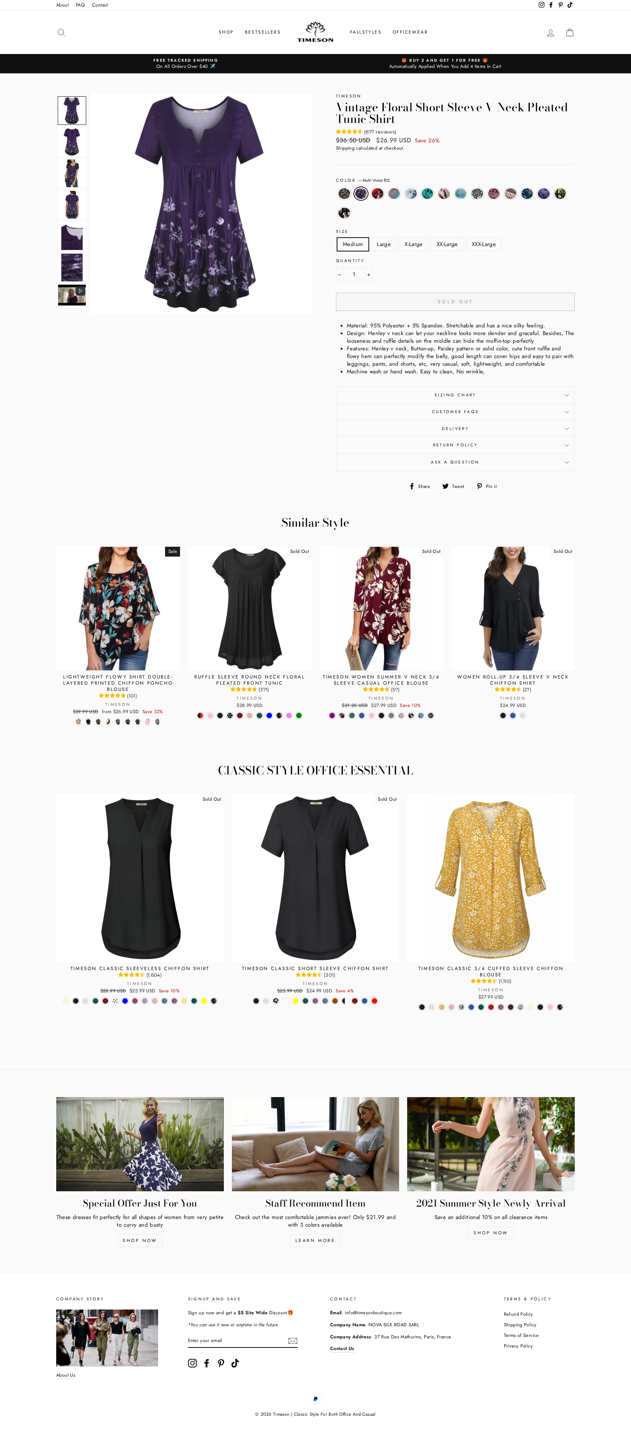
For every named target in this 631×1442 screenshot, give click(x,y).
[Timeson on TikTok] (235, 1363)
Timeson (349, 96)
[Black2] (540, 1007)
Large (384, 244)
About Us (65, 1375)
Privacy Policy (518, 1345)
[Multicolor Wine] (342, 715)
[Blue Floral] (420, 715)
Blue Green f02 (527, 193)
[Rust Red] (374, 1000)
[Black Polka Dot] (229, 715)
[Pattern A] (441, 1007)
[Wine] (510, 1007)
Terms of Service (521, 1335)
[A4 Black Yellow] (128, 721)
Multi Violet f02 (361, 193)
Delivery (455, 428)
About (62, 4)
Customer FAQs (455, 412)
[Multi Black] (279, 715)
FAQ (80, 4)
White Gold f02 (444, 193)
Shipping (345, 148)
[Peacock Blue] (351, 715)
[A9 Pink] (147, 721)
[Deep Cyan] (259, 715)
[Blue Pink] (550, 1007)
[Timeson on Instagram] (192, 1363)
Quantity (350, 261)
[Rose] (134, 1000)
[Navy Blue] (125, 1000)
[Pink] (210, 715)
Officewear (410, 32)
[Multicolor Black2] (275, 1000)
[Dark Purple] (332, 715)
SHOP (226, 32)
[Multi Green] (298, 715)
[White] (522, 715)
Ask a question (455, 462)
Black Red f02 (378, 193)
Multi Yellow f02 (510, 193)
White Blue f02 (411, 193)
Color (363, 180)
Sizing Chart (455, 395)
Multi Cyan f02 (394, 193)
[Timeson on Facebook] (206, 1363)
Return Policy (455, 445)
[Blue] (361, 715)
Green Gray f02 (461, 193)
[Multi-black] (560, 1007)
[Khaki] (184, 1000)
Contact (100, 4)
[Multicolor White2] (285, 1000)
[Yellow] (203, 1000)
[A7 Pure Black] (88, 721)
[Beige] (65, 1000)
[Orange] (335, 1000)
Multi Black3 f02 (344, 193)
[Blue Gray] (164, 1000)
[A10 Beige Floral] (78, 721)
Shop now (140, 1240)
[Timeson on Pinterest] (221, 1363)
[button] (72, 110)
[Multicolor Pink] (401, 715)
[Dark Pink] (249, 715)
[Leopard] (461, 1007)
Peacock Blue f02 (428, 193)
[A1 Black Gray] (157, 721)
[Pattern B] (520, 1007)
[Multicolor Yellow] (295, 1000)
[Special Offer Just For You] (140, 1144)
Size (342, 231)
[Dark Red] (239, 715)
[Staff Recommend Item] (315, 1144)
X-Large (414, 244)
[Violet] (174, 1000)
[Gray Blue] (269, 715)
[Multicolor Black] (411, 715)
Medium (353, 244)
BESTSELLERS (263, 32)
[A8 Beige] (108, 721)
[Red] (490, 1007)
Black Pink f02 (344, 213)
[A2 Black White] (137, 721)
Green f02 (477, 193)
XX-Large (447, 244)
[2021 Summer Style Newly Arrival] (491, 1144)
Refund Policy (518, 1314)
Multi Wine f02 (494, 193)
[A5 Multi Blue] (98, 721)
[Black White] (344, 1000)
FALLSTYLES (366, 32)
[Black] (220, 715)
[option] (186, 64)
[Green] (194, 1000)
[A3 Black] (118, 721)
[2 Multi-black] (430, 715)
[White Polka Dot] (115, 1000)
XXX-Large (484, 244)
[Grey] (391, 715)
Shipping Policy (520, 1324)
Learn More (315, 1240)
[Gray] (144, 1000)
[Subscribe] (293, 1341)
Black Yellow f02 (560, 193)
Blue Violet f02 (544, 193)
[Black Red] (200, 715)
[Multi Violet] (289, 715)
